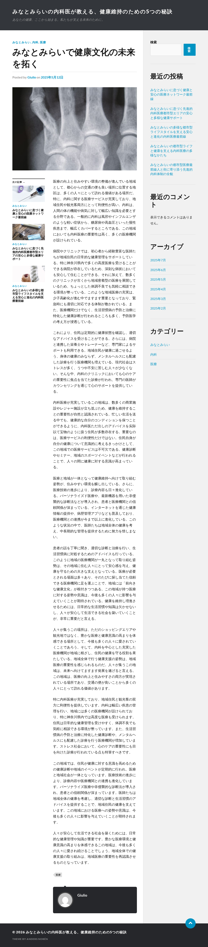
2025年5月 (158, 279)
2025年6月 (158, 270)
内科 (35, 42)
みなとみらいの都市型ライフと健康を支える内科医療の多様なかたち (171, 150)
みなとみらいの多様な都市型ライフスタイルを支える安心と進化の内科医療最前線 (171, 131)
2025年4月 (158, 289)
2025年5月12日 (52, 77)
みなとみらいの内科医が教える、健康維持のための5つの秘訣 (92, 11)
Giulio (31, 77)
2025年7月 (158, 260)
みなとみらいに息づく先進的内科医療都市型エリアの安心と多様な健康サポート (171, 113)
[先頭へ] (190, 923)
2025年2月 (158, 308)
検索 (153, 42)
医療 (43, 42)
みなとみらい (21, 42)
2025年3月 (158, 299)
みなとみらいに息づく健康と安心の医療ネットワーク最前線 (171, 94)
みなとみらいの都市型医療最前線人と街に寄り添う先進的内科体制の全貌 (171, 169)
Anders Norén (37, 938)
